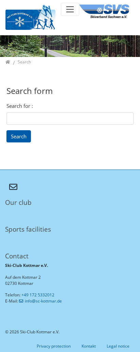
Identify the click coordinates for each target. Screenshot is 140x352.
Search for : (19, 105)
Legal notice (118, 346)
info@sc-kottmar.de (43, 301)
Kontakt (89, 346)
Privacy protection (54, 346)
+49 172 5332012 (37, 295)
